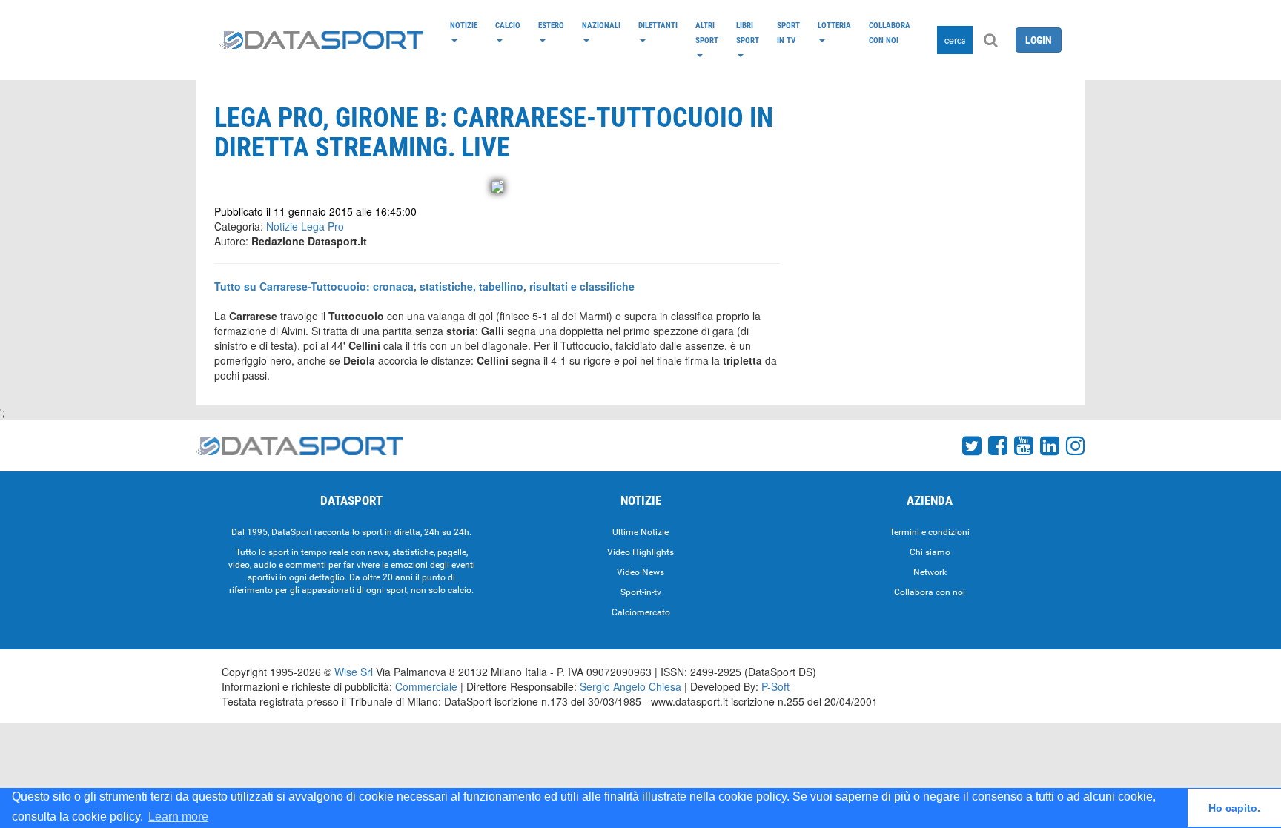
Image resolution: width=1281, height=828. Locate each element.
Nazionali (601, 25)
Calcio (507, 25)
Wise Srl (353, 671)
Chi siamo (930, 552)
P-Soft (775, 686)
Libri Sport (747, 32)
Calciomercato (641, 612)
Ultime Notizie (640, 532)
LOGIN (1038, 40)
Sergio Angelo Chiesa (630, 686)
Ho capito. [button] (1234, 808)
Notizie (463, 25)
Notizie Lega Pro (305, 226)
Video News (640, 572)
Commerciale (426, 686)
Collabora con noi (889, 32)
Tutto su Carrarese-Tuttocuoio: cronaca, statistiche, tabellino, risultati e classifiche (424, 286)
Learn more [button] (178, 816)
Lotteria (834, 25)
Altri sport (706, 32)
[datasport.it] (321, 40)
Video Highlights (640, 552)
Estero (551, 25)
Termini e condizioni (930, 532)
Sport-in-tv (640, 592)
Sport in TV (788, 32)
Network (930, 572)
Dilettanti (658, 25)
